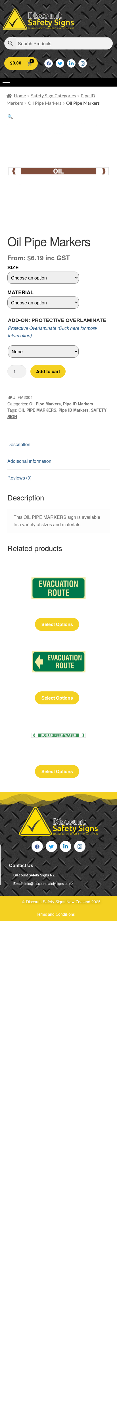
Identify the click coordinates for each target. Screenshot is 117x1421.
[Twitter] (60, 63)
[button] (10, 116)
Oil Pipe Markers (44, 103)
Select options (57, 624)
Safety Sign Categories (53, 96)
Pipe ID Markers (78, 404)
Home (20, 96)
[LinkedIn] (71, 63)
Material (20, 292)
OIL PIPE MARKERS (37, 410)
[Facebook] (48, 63)
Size (13, 267)
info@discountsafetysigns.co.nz (48, 884)
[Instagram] (82, 63)
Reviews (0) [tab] (19, 477)
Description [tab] (18, 444)
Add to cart (48, 371)
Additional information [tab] (29, 461)
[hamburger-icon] (6, 82)
